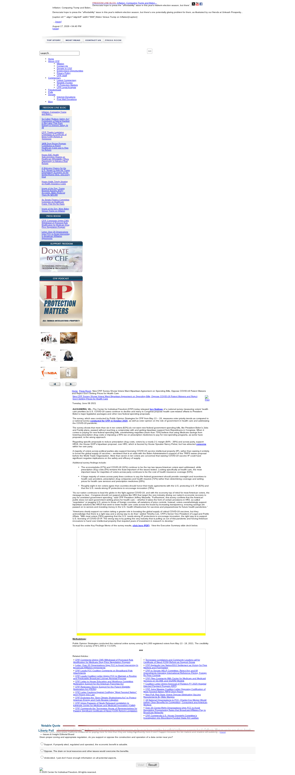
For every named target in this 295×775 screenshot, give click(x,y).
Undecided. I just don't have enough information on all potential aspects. (80, 758)
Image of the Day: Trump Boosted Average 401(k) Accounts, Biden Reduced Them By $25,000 (53, 191)
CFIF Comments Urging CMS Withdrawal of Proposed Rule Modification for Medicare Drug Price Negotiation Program (55, 224)
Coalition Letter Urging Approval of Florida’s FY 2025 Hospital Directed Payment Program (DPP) (174, 685)
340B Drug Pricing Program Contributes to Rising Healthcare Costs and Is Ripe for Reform (55, 147)
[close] (55, 28)
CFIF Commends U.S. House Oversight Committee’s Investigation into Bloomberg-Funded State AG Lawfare (171, 716)
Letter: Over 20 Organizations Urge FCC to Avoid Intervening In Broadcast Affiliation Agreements (56, 235)
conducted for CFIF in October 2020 (109, 421)
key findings (156, 409)
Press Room (85, 391)
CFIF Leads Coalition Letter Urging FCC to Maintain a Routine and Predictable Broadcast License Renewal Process (105, 677)
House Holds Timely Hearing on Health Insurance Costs (55, 183)
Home (75, 391)
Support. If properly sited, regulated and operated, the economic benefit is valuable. (86, 744)
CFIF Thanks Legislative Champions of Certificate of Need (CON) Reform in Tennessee (54, 135)
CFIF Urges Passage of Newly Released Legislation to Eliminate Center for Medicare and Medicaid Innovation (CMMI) (104, 704)
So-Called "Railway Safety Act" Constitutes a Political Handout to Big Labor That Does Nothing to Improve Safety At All (56, 123)
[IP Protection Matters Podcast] (61, 325)
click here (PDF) (141, 525)
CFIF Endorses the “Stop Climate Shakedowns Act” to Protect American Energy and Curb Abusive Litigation (104, 698)
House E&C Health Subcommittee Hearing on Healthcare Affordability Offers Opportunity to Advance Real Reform (55, 159)
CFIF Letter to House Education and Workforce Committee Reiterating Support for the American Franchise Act (103, 682)
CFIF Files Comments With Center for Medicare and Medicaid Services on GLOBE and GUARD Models (174, 679)
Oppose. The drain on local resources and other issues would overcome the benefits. (86, 751)
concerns (201, 444)
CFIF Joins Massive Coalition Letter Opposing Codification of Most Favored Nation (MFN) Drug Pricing (174, 690)
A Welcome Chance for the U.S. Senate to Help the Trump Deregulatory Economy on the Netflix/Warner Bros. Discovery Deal (56, 172)
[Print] (207, 400)
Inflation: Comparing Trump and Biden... (124, 3)
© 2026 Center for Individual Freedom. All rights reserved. (68, 772)
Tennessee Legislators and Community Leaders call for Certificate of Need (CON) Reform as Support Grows (171, 661)
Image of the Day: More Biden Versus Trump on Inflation (55, 210)
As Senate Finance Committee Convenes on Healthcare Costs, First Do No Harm (55, 202)
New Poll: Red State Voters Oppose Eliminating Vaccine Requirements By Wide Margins (172, 695)
